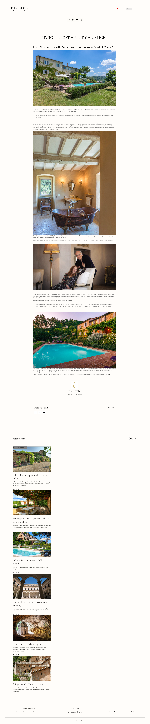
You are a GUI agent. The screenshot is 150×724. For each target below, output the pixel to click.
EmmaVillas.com (107, 9)
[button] (35, 412)
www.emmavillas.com (75, 712)
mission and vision (50, 9)
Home (37, 9)
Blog (63, 32)
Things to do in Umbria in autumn (29, 684)
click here (107, 374)
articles (16, 447)
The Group (94, 9)
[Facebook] (69, 20)
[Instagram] (73, 20)
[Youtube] (77, 20)
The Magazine (79, 394)
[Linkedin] (81, 20)
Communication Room (79, 9)
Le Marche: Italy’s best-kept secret (29, 643)
